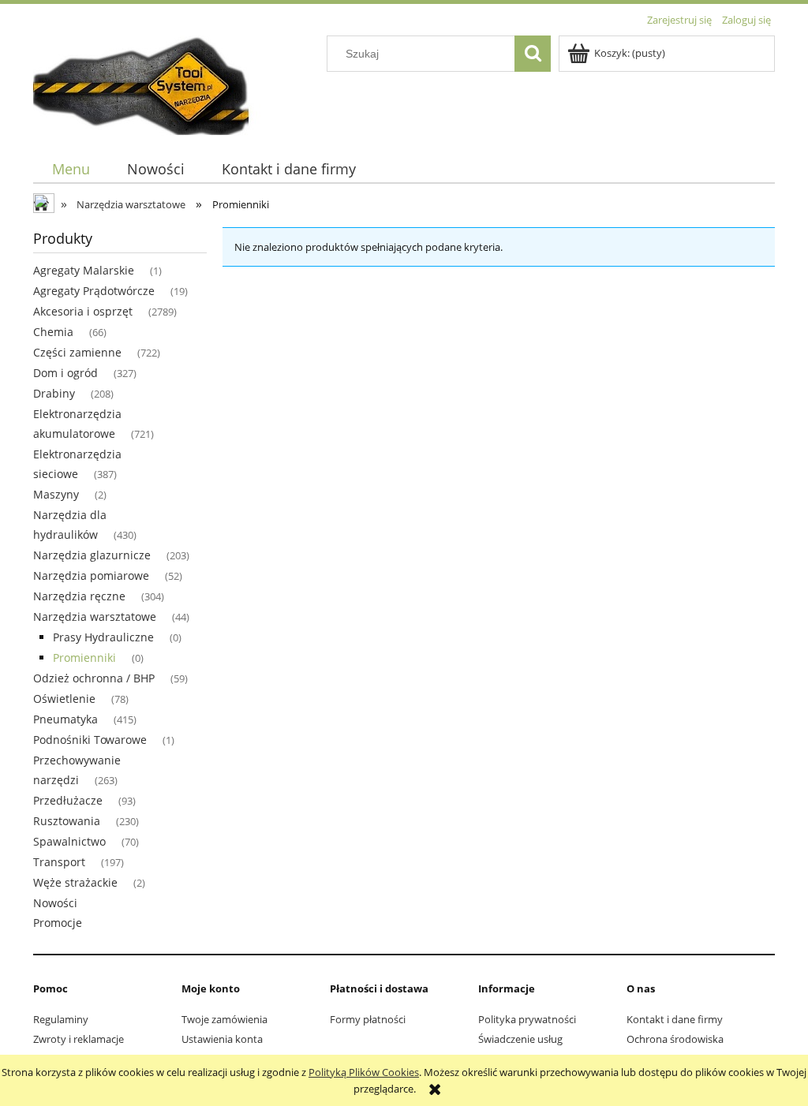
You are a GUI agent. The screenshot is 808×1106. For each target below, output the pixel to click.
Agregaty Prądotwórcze (94, 290)
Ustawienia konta (222, 1039)
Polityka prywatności (527, 1019)
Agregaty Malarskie (83, 270)
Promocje (57, 922)
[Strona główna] (150, 83)
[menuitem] (70, 169)
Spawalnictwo (69, 841)
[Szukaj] (532, 53)
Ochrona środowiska (675, 1039)
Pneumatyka (65, 719)
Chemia (53, 331)
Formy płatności (368, 1019)
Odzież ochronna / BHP (94, 678)
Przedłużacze (68, 800)
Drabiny (54, 393)
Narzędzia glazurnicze (92, 554)
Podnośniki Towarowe (90, 739)
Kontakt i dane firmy (675, 1019)
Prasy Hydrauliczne (103, 637)
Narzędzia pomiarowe (91, 575)
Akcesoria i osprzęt (83, 311)
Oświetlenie (64, 698)
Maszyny (56, 494)
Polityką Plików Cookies (364, 1072)
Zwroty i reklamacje (78, 1039)
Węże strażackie (75, 882)
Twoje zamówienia (224, 1019)
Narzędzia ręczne (79, 595)
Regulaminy (60, 1019)
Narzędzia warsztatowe (94, 616)
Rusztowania (66, 820)
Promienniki (84, 657)
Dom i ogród (65, 372)
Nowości (55, 902)
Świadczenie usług (520, 1039)
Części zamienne (77, 352)
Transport (59, 861)
